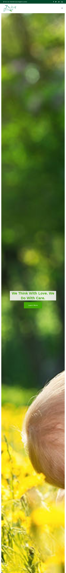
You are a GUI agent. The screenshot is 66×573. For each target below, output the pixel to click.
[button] (33, 305)
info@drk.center (22, 2)
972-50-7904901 (10, 2)
